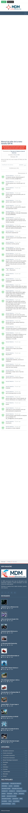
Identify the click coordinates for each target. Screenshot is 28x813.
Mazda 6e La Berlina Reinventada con (10, 655)
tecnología (9, 793)
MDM (21, 798)
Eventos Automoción (7, 753)
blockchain (21, 793)
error (13, 803)
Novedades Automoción (8, 751)
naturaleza (16, 786)
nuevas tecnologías (6, 803)
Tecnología (5, 762)
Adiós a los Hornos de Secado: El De (9, 619)
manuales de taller (6, 788)
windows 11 (12, 791)
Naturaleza (5, 774)
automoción (15, 798)
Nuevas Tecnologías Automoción (10, 760)
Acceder (4, 2)
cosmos (10, 786)
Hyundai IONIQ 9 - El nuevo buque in (10, 704)
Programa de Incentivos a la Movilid (9, 716)
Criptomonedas (6, 771)
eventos (3, 793)
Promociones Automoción (9, 757)
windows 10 (4, 791)
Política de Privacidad (5, 810)
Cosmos (4, 764)
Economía (5, 769)
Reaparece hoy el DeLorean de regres (10, 741)
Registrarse (10, 2)
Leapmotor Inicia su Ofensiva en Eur (9, 607)
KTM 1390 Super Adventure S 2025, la (10, 680)
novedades (4, 801)
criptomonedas (5, 783)
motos (10, 801)
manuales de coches (11, 796)
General (4, 776)
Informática (5, 767)
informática (4, 786)
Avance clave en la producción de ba (10, 729)
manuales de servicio (17, 788)
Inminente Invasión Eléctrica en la (9, 631)
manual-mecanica (10, 175)
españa (3, 796)
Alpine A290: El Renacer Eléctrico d (9, 668)
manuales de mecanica (15, 783)
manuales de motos (6, 798)
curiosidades (16, 801)
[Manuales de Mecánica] (14, 7)
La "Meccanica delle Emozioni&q (9, 643)
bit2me (15, 793)
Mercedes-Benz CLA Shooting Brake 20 (10, 692)
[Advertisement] (14, 78)
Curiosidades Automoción (9, 755)
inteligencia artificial (21, 791)
